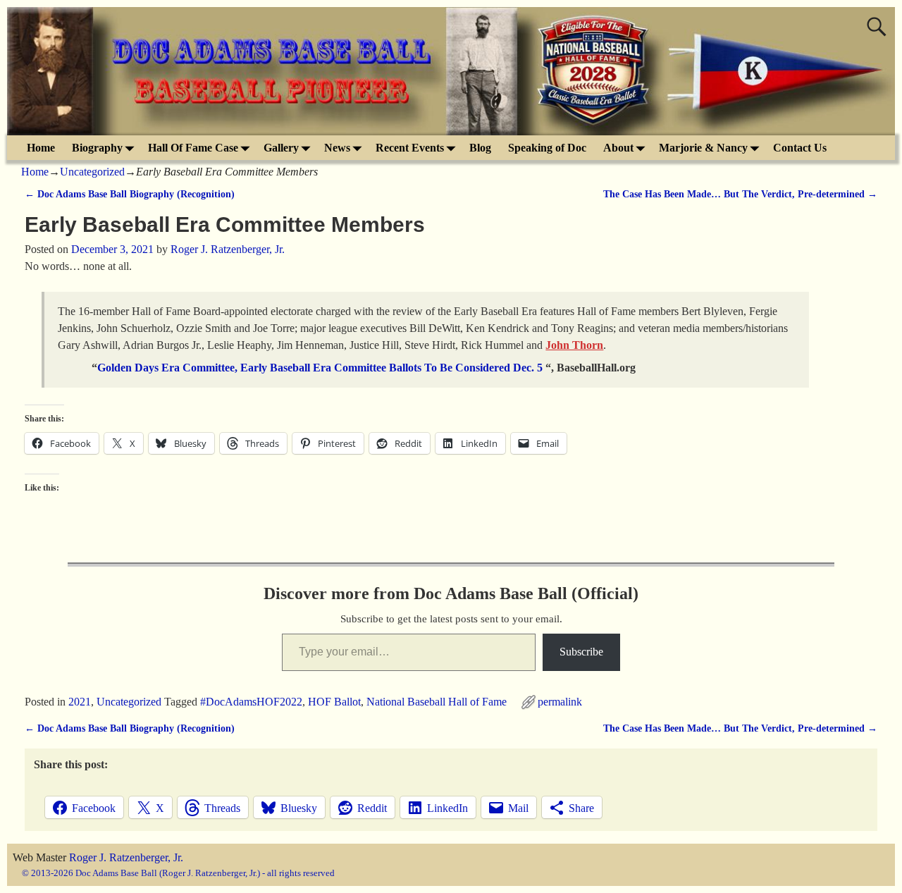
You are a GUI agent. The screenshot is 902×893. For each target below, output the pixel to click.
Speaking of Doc (547, 148)
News (337, 148)
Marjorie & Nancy (703, 148)
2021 (79, 702)
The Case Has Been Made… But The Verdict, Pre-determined (740, 193)
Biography (97, 148)
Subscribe (581, 652)
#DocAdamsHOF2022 (251, 702)
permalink (560, 702)
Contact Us (800, 148)
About (618, 148)
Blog (480, 148)
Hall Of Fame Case (193, 148)
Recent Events (410, 148)
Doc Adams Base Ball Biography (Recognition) (130, 193)
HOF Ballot (334, 702)
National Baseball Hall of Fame (436, 702)
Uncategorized (92, 172)
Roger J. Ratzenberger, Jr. (126, 857)
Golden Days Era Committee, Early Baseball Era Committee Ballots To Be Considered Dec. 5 (320, 368)
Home (41, 148)
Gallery (281, 148)
